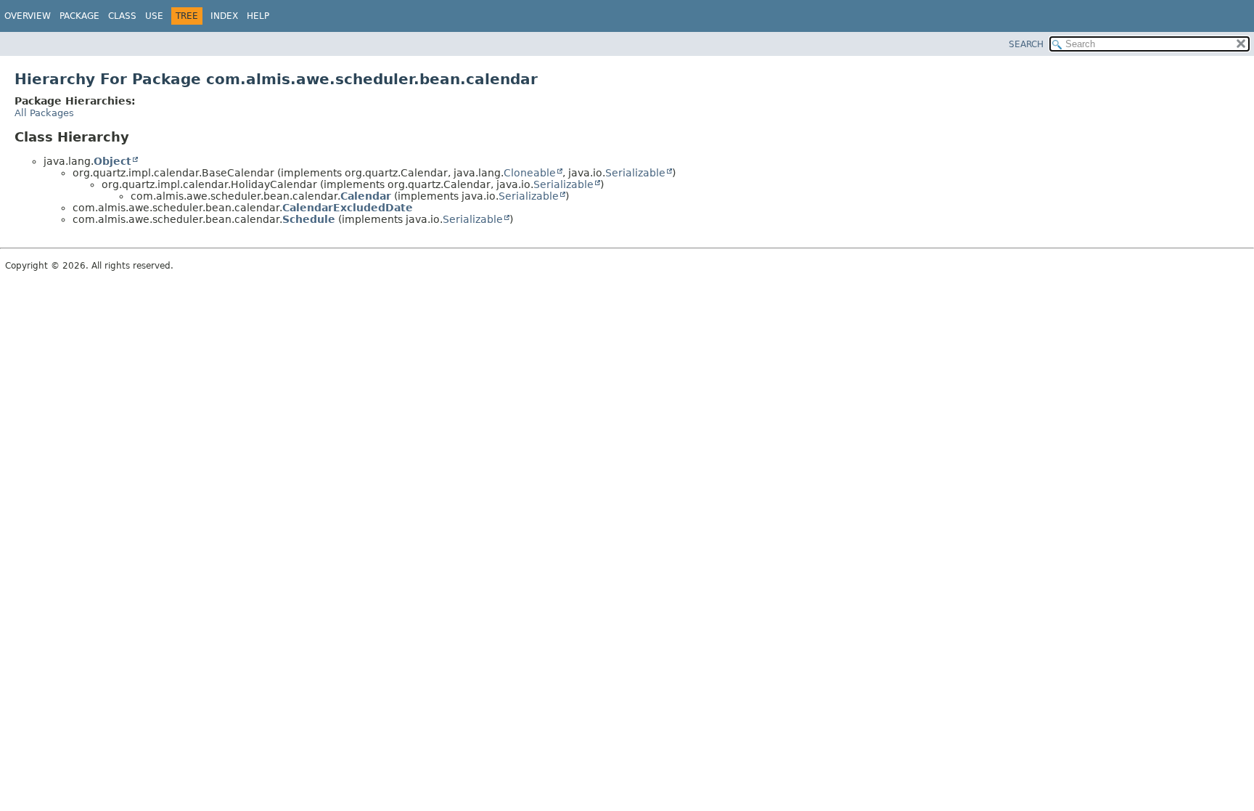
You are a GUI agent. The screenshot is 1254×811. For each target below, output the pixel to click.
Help (258, 16)
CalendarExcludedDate (347, 207)
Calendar (365, 196)
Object (112, 161)
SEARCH (1026, 44)
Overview (27, 16)
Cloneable (530, 173)
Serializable (635, 173)
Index (224, 16)
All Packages (44, 112)
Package (79, 16)
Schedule (308, 219)
